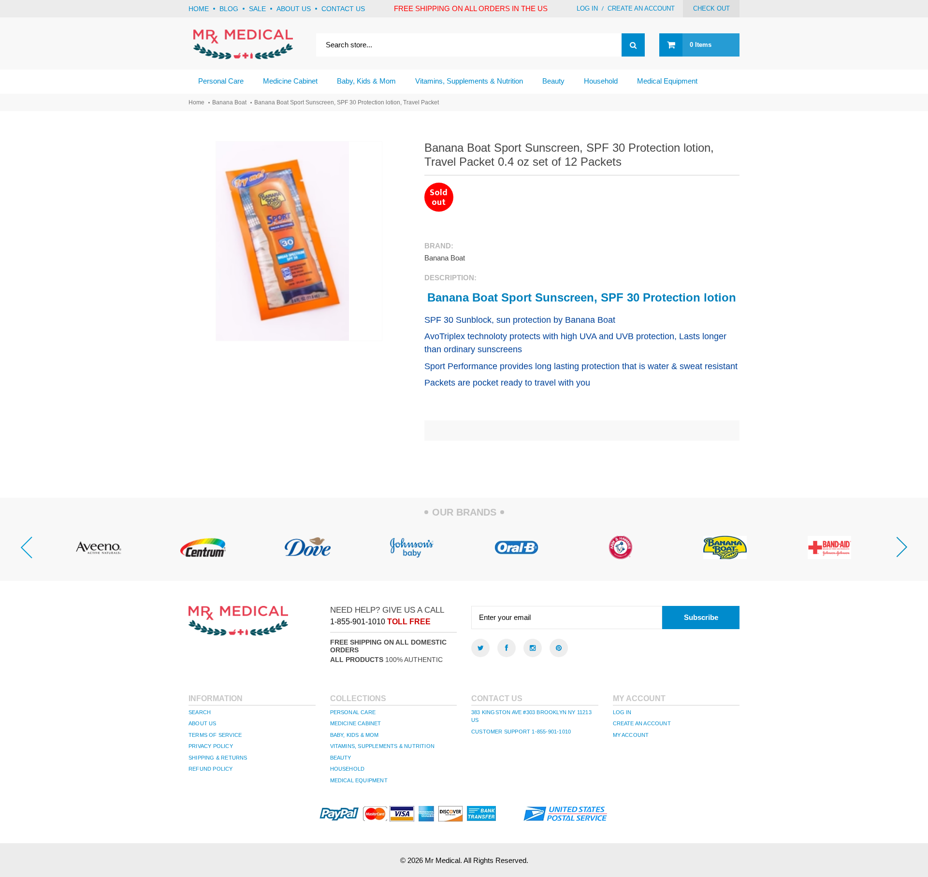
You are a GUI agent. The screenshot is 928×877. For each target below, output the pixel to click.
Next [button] (902, 547)
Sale (257, 9)
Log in (587, 8)
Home (198, 9)
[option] (98, 547)
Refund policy (210, 769)
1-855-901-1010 (357, 622)
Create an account (641, 8)
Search (199, 712)
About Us (202, 723)
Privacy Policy (210, 746)
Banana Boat (229, 102)
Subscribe (701, 617)
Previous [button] (26, 547)
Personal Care (353, 712)
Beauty (340, 758)
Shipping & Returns (217, 758)
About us (293, 9)
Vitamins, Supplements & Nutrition (382, 746)
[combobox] (480, 45)
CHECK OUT (711, 8)
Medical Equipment (359, 780)
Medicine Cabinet (355, 723)
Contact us (343, 9)
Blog (228, 9)
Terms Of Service (215, 735)
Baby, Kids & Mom (354, 735)
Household (347, 769)
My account (631, 735)
